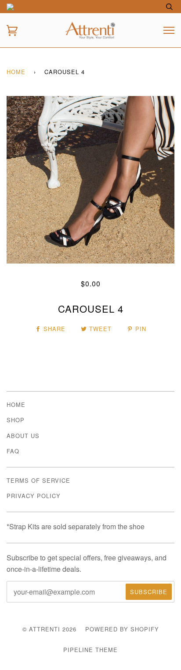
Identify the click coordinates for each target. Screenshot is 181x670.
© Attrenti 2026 (49, 629)
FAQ (13, 451)
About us (23, 435)
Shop (16, 420)
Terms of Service (38, 480)
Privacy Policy (34, 496)
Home (16, 72)
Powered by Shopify (122, 629)
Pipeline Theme (90, 649)
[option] (90, 180)
